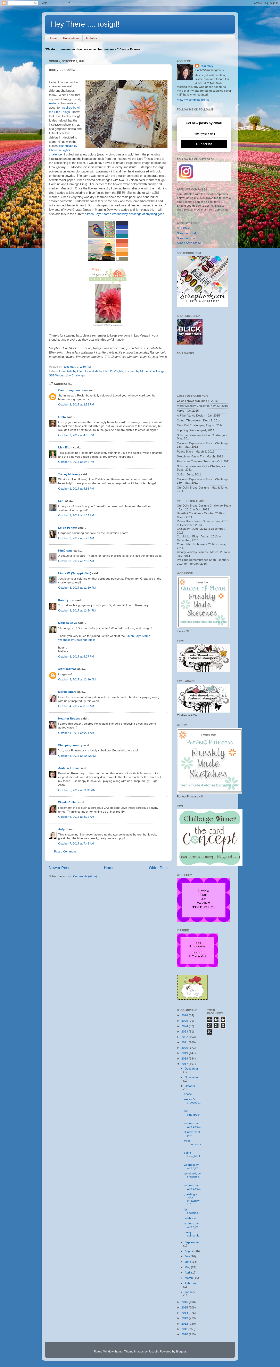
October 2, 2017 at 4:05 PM (76, 435)
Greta (62, 417)
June (188, 1261)
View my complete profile (193, 99)
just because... (192, 1211)
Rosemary (206, 66)
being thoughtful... (192, 1156)
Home (53, 38)
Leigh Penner (67, 527)
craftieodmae (67, 668)
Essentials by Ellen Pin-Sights (104, 371)
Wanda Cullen (67, 802)
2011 (184, 1329)
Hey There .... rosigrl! (85, 24)
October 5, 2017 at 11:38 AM (77, 790)
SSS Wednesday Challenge (67, 375)
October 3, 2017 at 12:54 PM (77, 610)
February (191, 1283)
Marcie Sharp (67, 691)
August (190, 1251)
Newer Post (59, 868)
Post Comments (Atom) (82, 876)
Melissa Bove (68, 622)
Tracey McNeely (69, 474)
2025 (185, 1020)
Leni (61, 500)
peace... (189, 1094)
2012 (185, 1323)
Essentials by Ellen (71, 371)
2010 (185, 1334)
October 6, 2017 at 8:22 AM (76, 816)
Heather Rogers (69, 718)
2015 (185, 1307)
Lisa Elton (65, 447)
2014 (185, 1312)
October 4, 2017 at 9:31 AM (76, 732)
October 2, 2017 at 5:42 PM (76, 461)
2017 (185, 1063)
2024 (185, 1026)
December (191, 1068)
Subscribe (204, 144)
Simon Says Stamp (189, 242)
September (192, 1242)
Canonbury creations (73, 390)
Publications (71, 38)
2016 (185, 1302)
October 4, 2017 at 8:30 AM (76, 706)
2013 (185, 1318)
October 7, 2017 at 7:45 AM (76, 843)
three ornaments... (192, 1144)
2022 (185, 1036)
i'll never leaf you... (192, 1134)
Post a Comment (65, 851)
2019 (185, 1053)
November (191, 1077)
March (189, 1277)
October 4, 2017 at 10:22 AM (77, 755)
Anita (52, 103)
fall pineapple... (192, 1114)
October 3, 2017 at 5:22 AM (76, 538)
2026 (185, 1015)
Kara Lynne (66, 600)
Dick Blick (183, 228)
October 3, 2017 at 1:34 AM (76, 515)
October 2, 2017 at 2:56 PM (76, 404)
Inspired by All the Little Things (144, 371)
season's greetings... (192, 1102)
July (188, 1256)
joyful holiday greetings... (192, 1177)
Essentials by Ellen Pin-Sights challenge (63, 150)
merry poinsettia (191, 1234)
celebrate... (191, 1218)
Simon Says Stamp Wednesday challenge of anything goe (124, 214)
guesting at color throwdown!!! (191, 1199)
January (190, 1292)
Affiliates (91, 38)
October (190, 1086)
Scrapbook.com (187, 238)
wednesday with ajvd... (192, 1125)
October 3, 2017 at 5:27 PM (76, 656)
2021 (185, 1042)
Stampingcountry (70, 745)
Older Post (158, 868)
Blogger (181, 1351)
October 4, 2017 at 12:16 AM (77, 679)
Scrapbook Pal (186, 233)
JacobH (153, 1351)
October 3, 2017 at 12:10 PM (77, 587)
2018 (185, 1058)
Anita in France (69, 768)
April (188, 1272)
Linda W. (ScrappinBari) (74, 573)
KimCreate (65, 550)
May (188, 1267)
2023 (185, 1031)
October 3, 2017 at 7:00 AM (76, 561)
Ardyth (63, 829)
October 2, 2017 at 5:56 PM (76, 488)
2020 (185, 1047)
